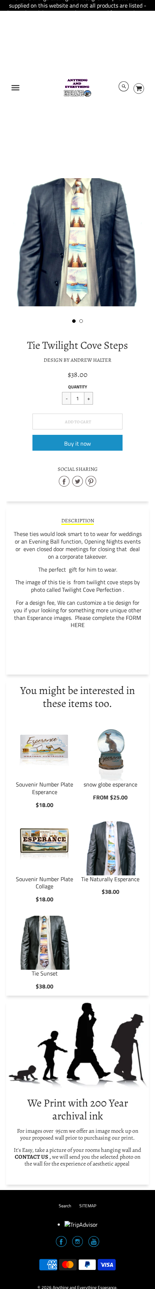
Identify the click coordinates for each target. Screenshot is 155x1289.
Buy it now (77, 443)
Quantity (77, 386)
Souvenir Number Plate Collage (44, 883)
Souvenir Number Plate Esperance (44, 788)
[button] (77, 421)
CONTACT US (31, 1157)
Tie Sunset (45, 973)
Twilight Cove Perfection (91, 589)
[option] (77, 242)
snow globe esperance (110, 784)
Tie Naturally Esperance (110, 879)
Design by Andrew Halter (77, 360)
